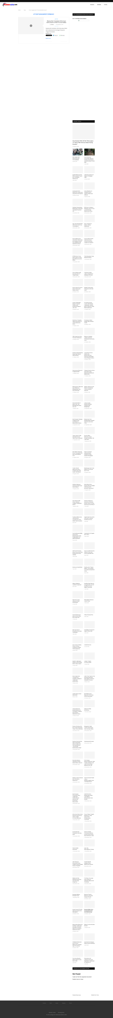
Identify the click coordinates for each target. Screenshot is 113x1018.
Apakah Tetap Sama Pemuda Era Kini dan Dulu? (88, 289)
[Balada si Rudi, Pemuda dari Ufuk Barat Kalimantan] (78, 772)
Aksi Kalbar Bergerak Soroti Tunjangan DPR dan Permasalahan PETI (77, 453)
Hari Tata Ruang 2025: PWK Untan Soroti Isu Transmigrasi (78, 225)
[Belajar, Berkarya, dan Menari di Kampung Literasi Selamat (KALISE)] (89, 381)
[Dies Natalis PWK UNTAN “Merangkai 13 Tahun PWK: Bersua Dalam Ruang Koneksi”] (84, 132)
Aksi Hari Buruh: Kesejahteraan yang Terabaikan (77, 631)
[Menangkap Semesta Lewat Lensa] (89, 594)
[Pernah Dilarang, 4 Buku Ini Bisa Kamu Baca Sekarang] (78, 609)
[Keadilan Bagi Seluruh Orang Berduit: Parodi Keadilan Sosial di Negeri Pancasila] (89, 578)
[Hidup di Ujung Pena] (89, 609)
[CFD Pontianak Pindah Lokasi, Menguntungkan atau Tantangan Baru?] (89, 772)
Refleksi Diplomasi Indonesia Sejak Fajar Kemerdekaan (77, 486)
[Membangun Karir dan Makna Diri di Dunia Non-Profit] (89, 463)
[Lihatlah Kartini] (89, 639)
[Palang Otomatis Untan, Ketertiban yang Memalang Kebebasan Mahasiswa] (89, 365)
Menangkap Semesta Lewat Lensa (89, 600)
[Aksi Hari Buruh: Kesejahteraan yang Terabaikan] (78, 624)
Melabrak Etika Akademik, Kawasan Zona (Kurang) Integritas (77, 880)
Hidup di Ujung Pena (88, 614)
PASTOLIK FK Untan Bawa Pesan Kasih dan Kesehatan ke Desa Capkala (78, 552)
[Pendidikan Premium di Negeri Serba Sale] (89, 624)
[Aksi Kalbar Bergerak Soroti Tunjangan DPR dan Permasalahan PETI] (78, 446)
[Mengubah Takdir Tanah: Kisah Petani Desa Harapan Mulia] (89, 721)
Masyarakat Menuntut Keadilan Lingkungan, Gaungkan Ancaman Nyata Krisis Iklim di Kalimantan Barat (78, 927)
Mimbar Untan (52, 1012)
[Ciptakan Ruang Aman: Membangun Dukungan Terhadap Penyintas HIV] (78, 202)
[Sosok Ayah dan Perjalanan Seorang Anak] (78, 826)
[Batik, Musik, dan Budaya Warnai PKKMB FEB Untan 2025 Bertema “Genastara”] (89, 479)
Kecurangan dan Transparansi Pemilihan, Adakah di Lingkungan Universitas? (77, 679)
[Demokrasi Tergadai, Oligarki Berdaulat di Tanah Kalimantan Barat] (78, 315)
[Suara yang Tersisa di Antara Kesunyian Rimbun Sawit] (78, 282)
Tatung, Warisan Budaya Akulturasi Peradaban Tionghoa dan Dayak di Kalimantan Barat (77, 711)
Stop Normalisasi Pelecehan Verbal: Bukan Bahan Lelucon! (77, 761)
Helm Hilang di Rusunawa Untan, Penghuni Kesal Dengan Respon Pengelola (78, 863)
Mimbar (99, 4)
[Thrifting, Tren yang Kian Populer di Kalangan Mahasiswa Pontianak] (89, 872)
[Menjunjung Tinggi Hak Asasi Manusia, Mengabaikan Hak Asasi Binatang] (78, 381)
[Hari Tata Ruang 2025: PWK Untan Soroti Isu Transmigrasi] (78, 218)
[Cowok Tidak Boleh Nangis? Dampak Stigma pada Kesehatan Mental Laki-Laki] (78, 297)
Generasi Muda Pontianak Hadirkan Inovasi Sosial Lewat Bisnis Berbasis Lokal (89, 833)
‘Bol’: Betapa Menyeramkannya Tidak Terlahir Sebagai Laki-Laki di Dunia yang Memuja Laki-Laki (89, 763)
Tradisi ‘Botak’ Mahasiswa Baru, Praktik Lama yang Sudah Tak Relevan (77, 470)
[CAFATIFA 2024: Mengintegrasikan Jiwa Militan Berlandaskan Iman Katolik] (89, 788)
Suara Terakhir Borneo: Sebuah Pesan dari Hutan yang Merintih (89, 552)
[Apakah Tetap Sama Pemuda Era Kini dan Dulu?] (89, 282)
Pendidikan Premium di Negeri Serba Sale (89, 630)
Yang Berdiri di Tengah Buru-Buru (89, 534)
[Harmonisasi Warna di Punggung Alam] (78, 365)
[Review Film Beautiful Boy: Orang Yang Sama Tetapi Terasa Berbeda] (78, 721)
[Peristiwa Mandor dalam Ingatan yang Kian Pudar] (78, 953)
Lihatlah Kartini (87, 644)
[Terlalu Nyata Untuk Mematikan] (78, 688)
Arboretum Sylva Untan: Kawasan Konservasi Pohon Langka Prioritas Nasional (78, 816)
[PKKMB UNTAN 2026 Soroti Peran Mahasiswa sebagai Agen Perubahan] (78, 936)
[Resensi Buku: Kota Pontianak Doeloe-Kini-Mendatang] (89, 904)
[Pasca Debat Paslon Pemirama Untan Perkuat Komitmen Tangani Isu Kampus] (89, 233)
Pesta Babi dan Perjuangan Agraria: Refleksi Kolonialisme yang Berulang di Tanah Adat (89, 160)
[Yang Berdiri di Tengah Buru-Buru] (89, 528)
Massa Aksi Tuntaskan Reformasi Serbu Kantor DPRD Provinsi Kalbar (56, 21)
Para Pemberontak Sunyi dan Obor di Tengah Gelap (77, 274)
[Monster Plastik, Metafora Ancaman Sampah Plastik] (89, 889)
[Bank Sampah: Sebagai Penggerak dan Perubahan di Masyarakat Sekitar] (78, 414)
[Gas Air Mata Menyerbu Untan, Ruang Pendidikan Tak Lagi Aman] (89, 430)
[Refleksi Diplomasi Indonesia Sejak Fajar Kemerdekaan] (78, 479)
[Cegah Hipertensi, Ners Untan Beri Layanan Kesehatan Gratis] (89, 511)
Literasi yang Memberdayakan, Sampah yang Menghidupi (88, 404)
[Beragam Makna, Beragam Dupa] (78, 889)
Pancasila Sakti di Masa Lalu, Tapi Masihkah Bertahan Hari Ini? (77, 404)
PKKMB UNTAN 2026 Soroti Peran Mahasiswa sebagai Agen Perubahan (77, 943)
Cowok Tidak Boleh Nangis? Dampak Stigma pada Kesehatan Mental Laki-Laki (77, 305)
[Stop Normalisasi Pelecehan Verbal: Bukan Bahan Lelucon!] (78, 755)
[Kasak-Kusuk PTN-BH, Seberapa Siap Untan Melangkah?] (78, 904)
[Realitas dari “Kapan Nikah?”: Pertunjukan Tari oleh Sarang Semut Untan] (89, 562)
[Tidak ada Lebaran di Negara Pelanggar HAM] (89, 169)
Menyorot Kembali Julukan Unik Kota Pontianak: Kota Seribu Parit (89, 338)
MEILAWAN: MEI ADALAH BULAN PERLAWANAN (76, 158)
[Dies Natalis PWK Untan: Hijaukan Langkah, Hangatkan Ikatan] (78, 495)
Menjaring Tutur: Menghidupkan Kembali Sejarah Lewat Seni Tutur (89, 421)
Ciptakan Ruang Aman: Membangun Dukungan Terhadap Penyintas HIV (78, 209)
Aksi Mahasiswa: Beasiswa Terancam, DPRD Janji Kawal (89, 695)
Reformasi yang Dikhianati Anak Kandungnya (76, 601)
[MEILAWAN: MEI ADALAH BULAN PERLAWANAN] (78, 152)
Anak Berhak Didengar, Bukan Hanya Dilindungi (89, 942)
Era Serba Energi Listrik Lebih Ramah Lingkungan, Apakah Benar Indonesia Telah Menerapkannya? (89, 305)
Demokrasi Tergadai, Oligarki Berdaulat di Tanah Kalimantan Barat (77, 322)
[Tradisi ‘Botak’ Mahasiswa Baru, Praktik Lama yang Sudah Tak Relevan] (78, 463)
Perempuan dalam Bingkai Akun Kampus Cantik (89, 321)
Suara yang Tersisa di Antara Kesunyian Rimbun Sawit (77, 289)
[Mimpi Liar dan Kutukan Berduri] (89, 919)
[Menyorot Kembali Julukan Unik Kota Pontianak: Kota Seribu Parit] (89, 331)
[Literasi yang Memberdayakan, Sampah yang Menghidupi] (89, 397)
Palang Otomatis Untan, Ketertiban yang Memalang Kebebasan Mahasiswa (89, 372)
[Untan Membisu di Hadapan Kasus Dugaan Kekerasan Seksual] (89, 185)
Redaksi (92, 4)
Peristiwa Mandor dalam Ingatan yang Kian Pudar (77, 959)
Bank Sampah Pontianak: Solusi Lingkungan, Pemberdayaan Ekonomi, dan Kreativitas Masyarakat (76, 798)
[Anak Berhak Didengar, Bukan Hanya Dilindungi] (89, 936)
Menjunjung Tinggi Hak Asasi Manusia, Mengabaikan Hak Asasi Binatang (78, 388)
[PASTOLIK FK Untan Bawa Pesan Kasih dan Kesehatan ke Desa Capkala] (78, 545)
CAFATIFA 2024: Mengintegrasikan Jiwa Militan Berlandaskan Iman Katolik (88, 797)
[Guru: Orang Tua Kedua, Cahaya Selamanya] (89, 218)
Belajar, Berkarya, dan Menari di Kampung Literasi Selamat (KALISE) (89, 388)
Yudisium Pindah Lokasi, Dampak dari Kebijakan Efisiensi (88, 274)
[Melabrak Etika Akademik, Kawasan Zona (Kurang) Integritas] (78, 872)
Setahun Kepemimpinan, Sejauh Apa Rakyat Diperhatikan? (78, 354)
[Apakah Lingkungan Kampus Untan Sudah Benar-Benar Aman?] (78, 656)
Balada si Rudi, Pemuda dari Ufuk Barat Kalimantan (78, 779)
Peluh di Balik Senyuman (75, 849)
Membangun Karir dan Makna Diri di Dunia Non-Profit (89, 469)
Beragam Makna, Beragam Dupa (76, 895)
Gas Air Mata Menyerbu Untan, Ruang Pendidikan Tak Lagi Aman (89, 437)
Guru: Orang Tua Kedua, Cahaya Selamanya (88, 225)
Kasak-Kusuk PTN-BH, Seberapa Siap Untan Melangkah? (77, 911)
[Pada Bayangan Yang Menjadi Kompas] (89, 251)
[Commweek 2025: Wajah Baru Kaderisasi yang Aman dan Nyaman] (78, 185)
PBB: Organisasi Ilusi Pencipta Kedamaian (77, 337)
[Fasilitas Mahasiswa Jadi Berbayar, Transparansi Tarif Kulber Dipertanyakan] (78, 511)
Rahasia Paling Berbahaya (87, 709)
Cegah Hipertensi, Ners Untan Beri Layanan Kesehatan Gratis (89, 518)
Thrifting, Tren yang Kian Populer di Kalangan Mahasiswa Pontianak (89, 880)
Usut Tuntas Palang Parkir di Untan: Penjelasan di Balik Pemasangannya (77, 646)
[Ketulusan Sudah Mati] (78, 562)
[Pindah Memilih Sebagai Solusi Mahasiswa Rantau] (89, 856)
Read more (48, 38)
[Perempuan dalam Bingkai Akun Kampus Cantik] (89, 315)
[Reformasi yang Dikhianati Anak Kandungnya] (78, 594)
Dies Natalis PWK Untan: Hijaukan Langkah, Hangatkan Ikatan (77, 502)
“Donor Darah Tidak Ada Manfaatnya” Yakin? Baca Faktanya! (77, 437)
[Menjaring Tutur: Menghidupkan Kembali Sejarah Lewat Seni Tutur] (89, 414)
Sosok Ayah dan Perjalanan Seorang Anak (77, 833)
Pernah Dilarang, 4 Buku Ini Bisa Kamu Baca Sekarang (77, 616)
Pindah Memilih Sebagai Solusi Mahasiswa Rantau (88, 863)
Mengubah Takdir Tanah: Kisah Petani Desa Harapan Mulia (88, 727)
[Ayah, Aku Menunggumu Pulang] (89, 842)
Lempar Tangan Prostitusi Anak (87, 662)
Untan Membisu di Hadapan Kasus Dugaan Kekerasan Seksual (88, 193)
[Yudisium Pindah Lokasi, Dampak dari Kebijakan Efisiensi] (89, 267)
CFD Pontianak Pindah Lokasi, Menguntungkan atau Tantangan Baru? (89, 779)
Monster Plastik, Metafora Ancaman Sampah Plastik (88, 896)
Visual (105, 4)
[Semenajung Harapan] (89, 736)
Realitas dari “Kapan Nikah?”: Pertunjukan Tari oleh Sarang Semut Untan (89, 569)
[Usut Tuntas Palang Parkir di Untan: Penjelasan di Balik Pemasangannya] (78, 639)
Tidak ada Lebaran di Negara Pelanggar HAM (89, 176)
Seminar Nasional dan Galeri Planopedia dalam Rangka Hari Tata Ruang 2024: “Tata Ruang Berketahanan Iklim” (77, 744)
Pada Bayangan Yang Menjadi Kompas (89, 257)
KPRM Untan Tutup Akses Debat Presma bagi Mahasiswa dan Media (77, 258)
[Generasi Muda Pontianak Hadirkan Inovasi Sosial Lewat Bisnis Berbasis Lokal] (89, 826)
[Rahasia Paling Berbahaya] (89, 703)
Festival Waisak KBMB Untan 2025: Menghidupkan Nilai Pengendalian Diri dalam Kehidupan (77, 536)
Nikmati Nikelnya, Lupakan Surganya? (77, 584)
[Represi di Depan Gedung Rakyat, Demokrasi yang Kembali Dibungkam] (89, 446)
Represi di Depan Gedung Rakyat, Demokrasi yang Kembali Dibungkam (88, 453)
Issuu (79, 995)
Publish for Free (95, 995)
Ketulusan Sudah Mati (77, 567)
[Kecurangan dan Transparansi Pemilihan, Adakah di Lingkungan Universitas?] (78, 671)
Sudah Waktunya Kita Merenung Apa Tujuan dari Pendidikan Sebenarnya (77, 176)
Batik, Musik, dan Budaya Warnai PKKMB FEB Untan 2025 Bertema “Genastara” (89, 486)
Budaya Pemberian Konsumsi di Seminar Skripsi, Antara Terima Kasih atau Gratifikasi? (89, 502)
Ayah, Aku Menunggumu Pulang (89, 849)
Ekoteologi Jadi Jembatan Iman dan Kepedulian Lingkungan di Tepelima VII (89, 960)
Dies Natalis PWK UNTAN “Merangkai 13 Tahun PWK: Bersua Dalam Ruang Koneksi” (83, 142)
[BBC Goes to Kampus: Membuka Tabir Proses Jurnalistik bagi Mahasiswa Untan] (89, 202)
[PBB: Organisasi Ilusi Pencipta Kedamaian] (78, 331)
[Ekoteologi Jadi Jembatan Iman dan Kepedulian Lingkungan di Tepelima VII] (89, 953)
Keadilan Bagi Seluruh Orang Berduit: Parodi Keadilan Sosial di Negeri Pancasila (89, 585)
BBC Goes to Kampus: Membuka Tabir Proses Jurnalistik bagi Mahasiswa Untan (89, 209)
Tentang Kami (61, 1012)
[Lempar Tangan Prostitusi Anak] (89, 656)
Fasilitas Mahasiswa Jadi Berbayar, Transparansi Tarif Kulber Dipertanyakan (77, 518)
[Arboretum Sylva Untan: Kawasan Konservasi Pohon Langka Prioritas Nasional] (78, 809)
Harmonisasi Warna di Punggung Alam (77, 371)
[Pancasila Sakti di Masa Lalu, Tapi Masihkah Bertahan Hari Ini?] (78, 397)
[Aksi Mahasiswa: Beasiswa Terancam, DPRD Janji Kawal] (89, 688)
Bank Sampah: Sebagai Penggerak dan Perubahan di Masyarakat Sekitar (77, 421)
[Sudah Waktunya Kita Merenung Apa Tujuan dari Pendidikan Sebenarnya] (78, 169)
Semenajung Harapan (89, 741)
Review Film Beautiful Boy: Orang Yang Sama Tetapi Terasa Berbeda (78, 727)
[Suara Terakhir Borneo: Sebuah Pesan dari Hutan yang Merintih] (89, 545)
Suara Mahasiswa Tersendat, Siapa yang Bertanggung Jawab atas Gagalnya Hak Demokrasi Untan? (77, 241)
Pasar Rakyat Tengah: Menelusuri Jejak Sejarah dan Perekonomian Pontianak (89, 817)
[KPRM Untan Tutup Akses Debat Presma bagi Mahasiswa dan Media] (78, 251)
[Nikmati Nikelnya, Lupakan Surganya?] (78, 578)
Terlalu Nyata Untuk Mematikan (77, 694)
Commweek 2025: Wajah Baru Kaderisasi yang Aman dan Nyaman (78, 192)
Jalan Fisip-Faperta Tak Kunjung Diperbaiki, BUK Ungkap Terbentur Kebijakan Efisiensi (89, 678)
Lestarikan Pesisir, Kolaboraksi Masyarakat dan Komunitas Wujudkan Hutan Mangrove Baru (89, 355)
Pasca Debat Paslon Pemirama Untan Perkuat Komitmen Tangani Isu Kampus (88, 240)
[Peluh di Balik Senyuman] (78, 842)
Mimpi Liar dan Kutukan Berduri (89, 925)
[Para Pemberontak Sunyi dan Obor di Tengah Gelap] (78, 267)
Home (19, 10)
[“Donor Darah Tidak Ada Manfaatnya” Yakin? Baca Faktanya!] (78, 430)
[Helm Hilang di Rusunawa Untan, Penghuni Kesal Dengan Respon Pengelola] (78, 856)
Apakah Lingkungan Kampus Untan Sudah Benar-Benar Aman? (77, 662)
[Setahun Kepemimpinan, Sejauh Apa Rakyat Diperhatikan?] (78, 347)
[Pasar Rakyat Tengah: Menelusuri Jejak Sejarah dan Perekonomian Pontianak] (89, 809)
